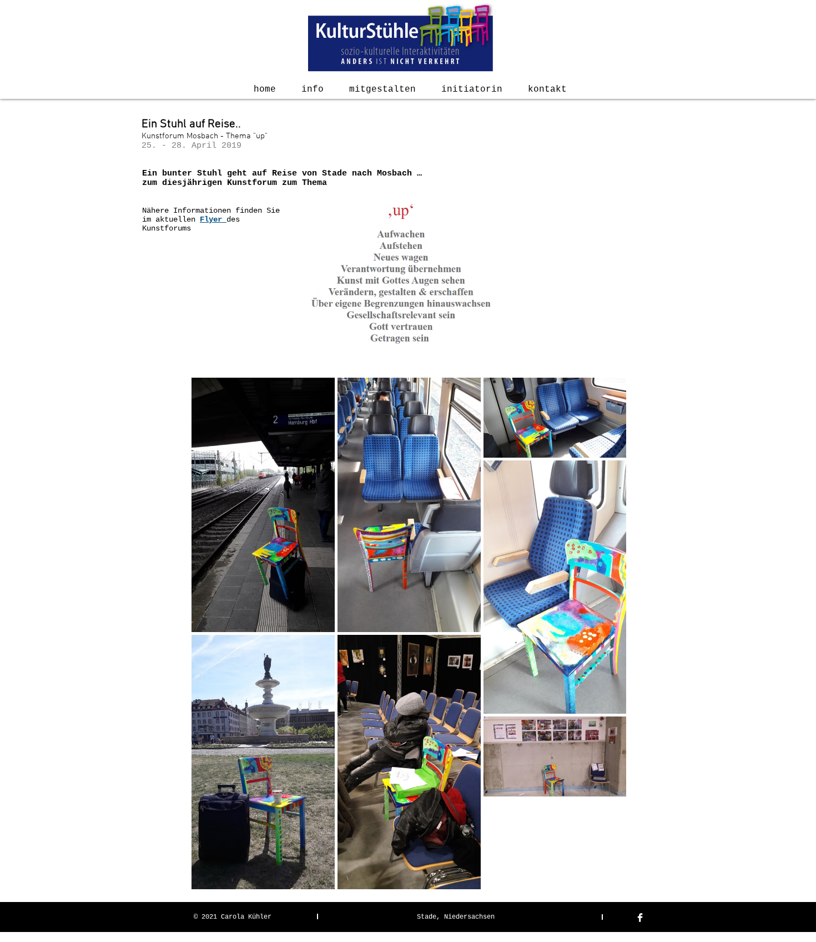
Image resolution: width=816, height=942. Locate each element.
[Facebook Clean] (640, 917)
